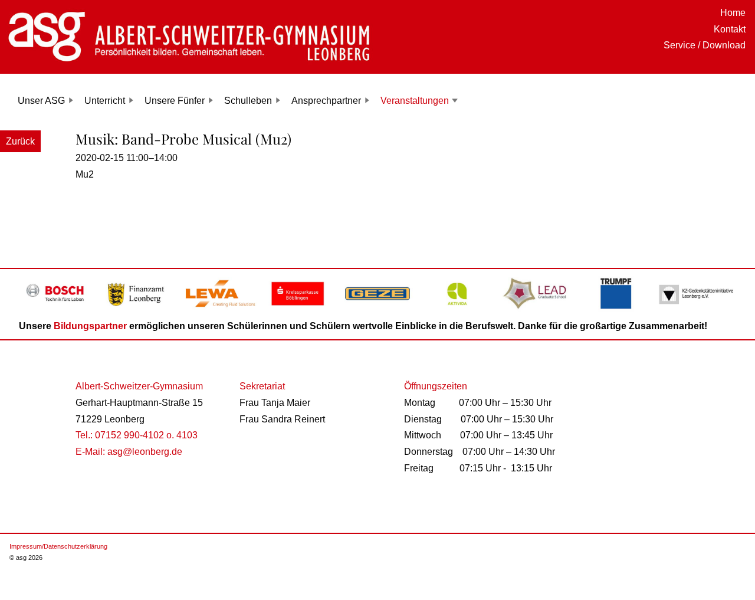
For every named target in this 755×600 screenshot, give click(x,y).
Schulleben (248, 101)
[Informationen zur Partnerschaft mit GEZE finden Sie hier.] (377, 310)
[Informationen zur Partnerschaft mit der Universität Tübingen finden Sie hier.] (537, 310)
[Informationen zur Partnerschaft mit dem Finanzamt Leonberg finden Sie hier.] (138, 310)
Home (733, 13)
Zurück (20, 141)
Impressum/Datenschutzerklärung (58, 546)
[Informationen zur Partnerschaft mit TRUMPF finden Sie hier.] (616, 310)
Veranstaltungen (414, 101)
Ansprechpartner (326, 101)
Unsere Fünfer (175, 101)
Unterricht (104, 101)
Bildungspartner (90, 326)
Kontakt (730, 29)
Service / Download (705, 45)
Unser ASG (41, 101)
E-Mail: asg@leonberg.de (129, 452)
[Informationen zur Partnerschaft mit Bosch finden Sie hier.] (59, 310)
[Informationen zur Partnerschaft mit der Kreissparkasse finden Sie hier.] (297, 310)
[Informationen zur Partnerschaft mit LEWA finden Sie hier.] (218, 310)
